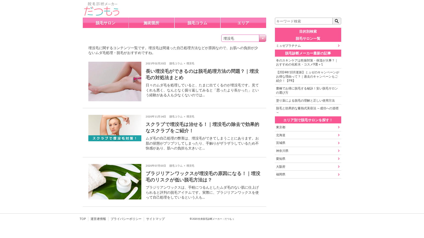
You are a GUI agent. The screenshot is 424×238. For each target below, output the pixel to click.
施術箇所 (151, 22)
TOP (83, 219)
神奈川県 (282, 150)
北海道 (280, 135)
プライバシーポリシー (126, 219)
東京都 (280, 127)
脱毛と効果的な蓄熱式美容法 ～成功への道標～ (307, 110)
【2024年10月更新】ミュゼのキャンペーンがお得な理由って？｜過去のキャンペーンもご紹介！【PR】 (307, 76)
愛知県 (280, 158)
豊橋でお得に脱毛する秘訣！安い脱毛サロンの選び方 (307, 90)
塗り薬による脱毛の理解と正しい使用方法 (305, 100)
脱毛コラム (197, 22)
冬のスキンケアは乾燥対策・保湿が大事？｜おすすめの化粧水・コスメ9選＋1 (307, 62)
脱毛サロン (105, 22)
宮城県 (280, 143)
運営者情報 (98, 219)
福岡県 (280, 174)
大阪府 (280, 166)
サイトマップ (155, 219)
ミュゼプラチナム (288, 45)
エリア (243, 22)
